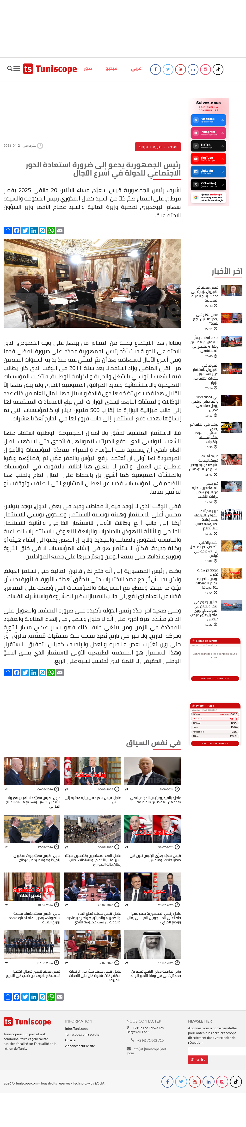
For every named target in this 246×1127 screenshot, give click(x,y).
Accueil (172, 147)
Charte (70, 1040)
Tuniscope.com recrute (82, 1034)
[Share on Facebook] (126, 789)
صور (88, 68)
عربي (136, 68)
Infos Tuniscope (76, 1028)
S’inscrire (198, 1059)
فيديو (111, 68)
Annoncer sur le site (80, 1046)
